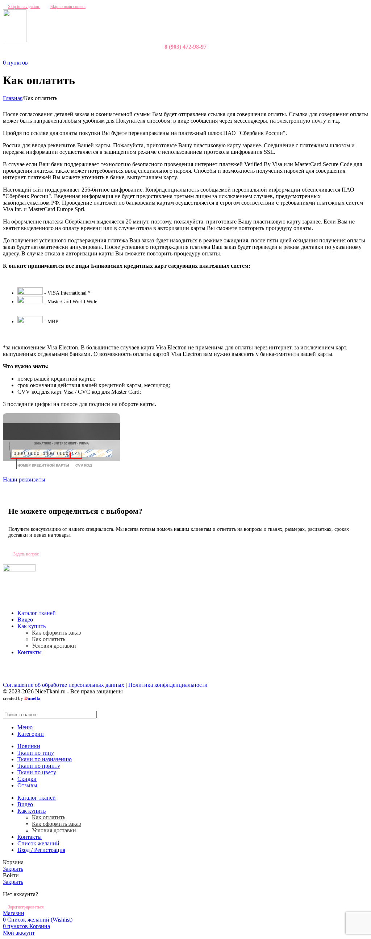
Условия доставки (54, 646)
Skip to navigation (24, 6)
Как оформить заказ (56, 633)
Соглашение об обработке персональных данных (63, 685)
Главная (12, 98)
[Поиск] (359, 714)
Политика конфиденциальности (168, 685)
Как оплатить (48, 639)
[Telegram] (189, 56)
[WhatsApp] (182, 56)
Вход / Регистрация (41, 850)
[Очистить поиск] (346, 714)
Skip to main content (68, 6)
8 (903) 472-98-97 (185, 47)
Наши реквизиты (24, 479)
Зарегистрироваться (26, 907)
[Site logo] (14, 40)
